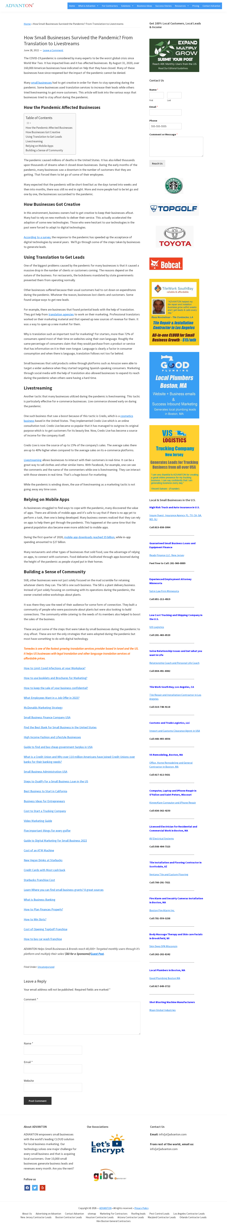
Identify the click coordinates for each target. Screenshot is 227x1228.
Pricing (195, 5)
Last (169, 100)
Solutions (125, 5)
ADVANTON (105, 1208)
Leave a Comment (53, 50)
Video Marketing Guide (38, 821)
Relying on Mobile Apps (39, 146)
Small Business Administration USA (45, 771)
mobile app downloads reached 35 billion (89, 537)
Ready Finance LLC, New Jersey (166, 555)
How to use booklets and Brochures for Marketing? (55, 678)
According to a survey (37, 237)
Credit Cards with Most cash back (44, 870)
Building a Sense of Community (44, 150)
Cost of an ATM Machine (39, 850)
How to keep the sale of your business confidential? (56, 688)
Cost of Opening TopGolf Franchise (45, 929)
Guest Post (97, 954)
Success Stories (163, 5)
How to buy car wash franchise (43, 939)
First (151, 100)
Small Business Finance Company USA (47, 717)
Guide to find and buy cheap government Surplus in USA (58, 747)
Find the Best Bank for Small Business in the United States (60, 727)
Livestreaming (34, 141)
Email (28, 1062)
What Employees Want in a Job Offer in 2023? (51, 698)
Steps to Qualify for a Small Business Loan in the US (56, 781)
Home (72, 5)
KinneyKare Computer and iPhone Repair (172, 802)
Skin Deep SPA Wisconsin (163, 946)
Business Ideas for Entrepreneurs (44, 801)
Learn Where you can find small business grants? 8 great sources (64, 890)
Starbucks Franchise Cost (39, 880)
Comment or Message (163, 134)
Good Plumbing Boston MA (164, 978)
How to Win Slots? (35, 919)
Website (29, 1081)
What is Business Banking (39, 899)
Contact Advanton (211, 5)
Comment (31, 999)
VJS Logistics (156, 627)
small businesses (41, 82)
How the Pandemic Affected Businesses (49, 128)
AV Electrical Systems (161, 838)
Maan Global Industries (162, 1010)
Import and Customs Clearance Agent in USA (174, 730)
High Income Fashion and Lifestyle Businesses (52, 737)
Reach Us (157, 163)
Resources (180, 5)
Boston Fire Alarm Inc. (162, 910)
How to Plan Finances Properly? (43, 909)
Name (28, 1043)
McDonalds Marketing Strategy (43, 707)
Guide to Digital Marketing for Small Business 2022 (55, 840)
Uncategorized (46, 966)
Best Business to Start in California (45, 791)
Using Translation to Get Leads (44, 136)
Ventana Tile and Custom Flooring (168, 874)
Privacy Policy (141, 1208)
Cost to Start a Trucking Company (45, 811)
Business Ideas (144, 5)
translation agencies (61, 314)
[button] (97, 5)
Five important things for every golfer (47, 830)
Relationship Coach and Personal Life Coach (174, 663)
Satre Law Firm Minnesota (164, 591)
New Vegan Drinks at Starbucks (43, 860)
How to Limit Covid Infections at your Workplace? (54, 668)
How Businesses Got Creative (43, 132)
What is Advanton (86, 5)
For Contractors (110, 5)
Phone (153, 120)
